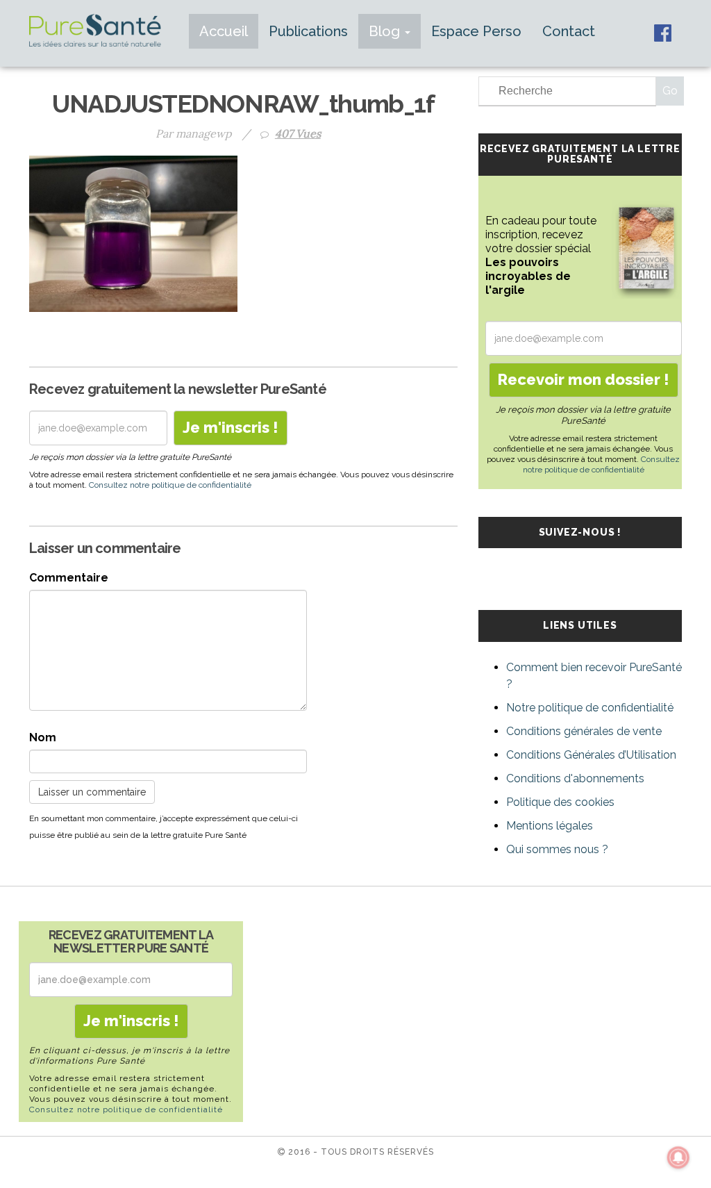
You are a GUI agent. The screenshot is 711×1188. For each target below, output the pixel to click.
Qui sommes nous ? (557, 849)
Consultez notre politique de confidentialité (170, 485)
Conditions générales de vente (584, 731)
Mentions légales (549, 825)
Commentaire (68, 577)
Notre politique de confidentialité (590, 707)
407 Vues (298, 133)
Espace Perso (476, 31)
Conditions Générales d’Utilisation (591, 754)
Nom (42, 737)
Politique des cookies (560, 802)
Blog (386, 31)
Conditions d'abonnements (575, 778)
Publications (308, 31)
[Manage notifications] (678, 1157)
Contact (568, 31)
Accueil (223, 31)
